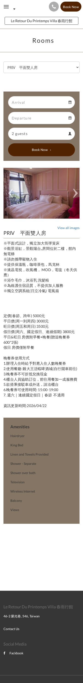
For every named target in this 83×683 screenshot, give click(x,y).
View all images (68, 228)
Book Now (40, 150)
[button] (9, 193)
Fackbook (16, 653)
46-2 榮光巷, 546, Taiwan (21, 616)
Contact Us (11, 629)
